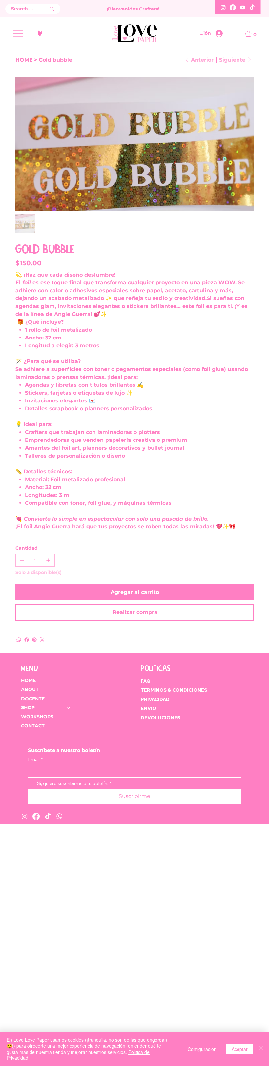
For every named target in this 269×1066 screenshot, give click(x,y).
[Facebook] (233, 7)
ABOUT (30, 689)
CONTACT (33, 725)
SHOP (28, 707)
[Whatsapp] (59, 816)
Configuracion (202, 1049)
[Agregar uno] (48, 560)
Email (35, 759)
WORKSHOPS (37, 717)
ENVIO (148, 708)
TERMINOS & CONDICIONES (174, 690)
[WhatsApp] (18, 639)
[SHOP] (68, 707)
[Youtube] (242, 7)
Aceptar (240, 1049)
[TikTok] (252, 7)
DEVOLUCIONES (160, 718)
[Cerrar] (261, 1049)
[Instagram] (223, 7)
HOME (28, 680)
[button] (252, 33)
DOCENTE (33, 699)
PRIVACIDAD (155, 699)
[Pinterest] (34, 639)
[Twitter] (42, 639)
